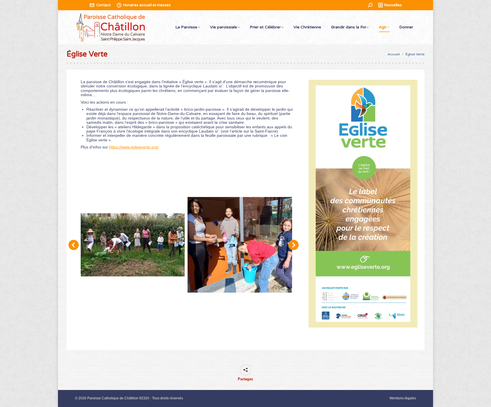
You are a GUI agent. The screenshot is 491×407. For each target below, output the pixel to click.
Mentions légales (403, 398)
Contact (103, 5)
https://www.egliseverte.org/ (134, 147)
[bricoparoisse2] (132, 245)
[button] (73, 245)
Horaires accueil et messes (147, 5)
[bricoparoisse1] (240, 245)
